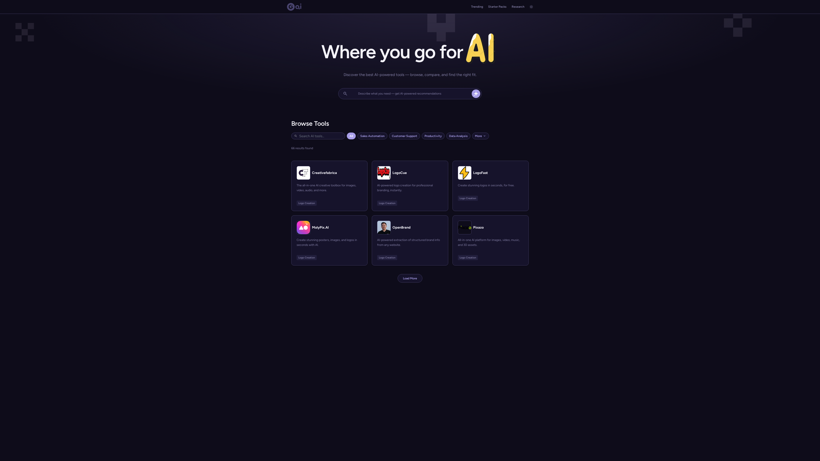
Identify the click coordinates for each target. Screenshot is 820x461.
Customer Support (404, 136)
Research (518, 7)
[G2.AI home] (294, 7)
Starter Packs (497, 7)
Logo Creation (306, 203)
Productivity (433, 136)
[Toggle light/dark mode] (531, 7)
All (351, 136)
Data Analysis (458, 136)
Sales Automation (372, 136)
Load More (410, 278)
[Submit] (476, 93)
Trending (477, 7)
